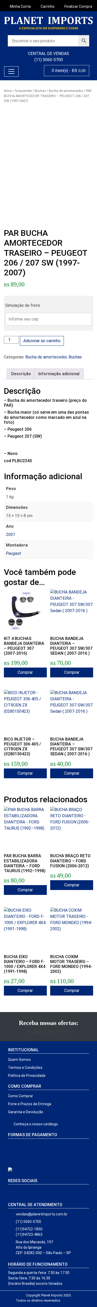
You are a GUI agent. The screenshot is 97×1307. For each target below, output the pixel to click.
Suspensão (23, 91)
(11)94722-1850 (29, 1229)
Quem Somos (19, 1059)
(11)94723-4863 (29, 1234)
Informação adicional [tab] (58, 373)
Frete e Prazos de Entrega (29, 1104)
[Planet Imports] (48, 23)
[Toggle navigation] (11, 71)
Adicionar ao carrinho (42, 340)
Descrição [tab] (21, 373)
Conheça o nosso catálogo (35, 1124)
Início (8, 91)
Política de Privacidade (27, 1075)
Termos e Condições (25, 1067)
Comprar (25, 672)
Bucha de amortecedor (66, 91)
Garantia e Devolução (25, 1112)
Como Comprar (20, 1096)
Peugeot (13, 553)
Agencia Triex (71, 1300)
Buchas (40, 91)
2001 (10, 534)
